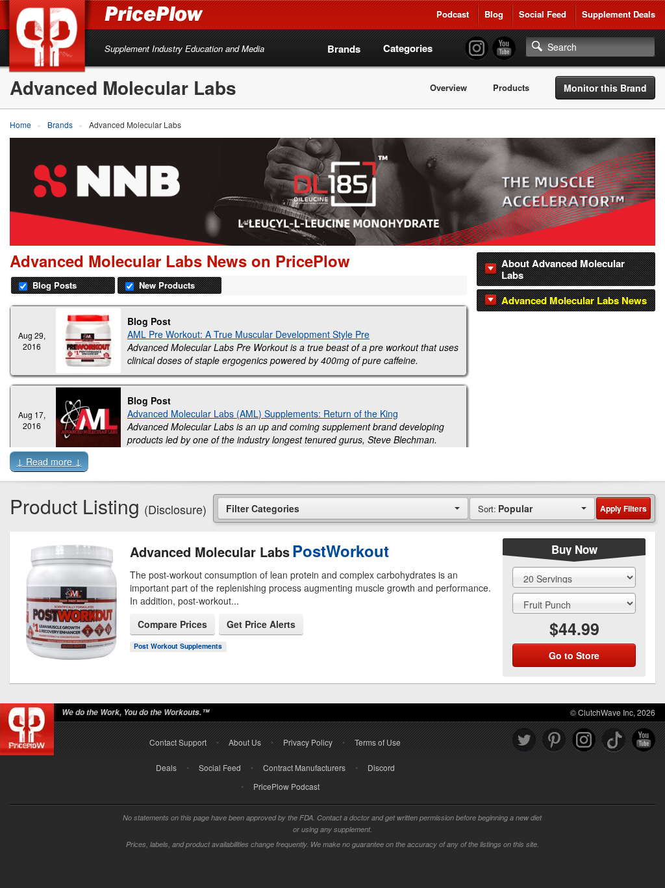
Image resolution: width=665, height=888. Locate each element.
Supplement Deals (618, 14)
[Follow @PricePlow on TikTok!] (613, 740)
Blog (493, 14)
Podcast (452, 14)
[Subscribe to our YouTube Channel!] (504, 48)
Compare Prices (172, 624)
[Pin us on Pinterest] (554, 740)
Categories (408, 48)
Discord (381, 767)
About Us (245, 742)
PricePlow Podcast (286, 786)
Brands (343, 49)
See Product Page (70, 621)
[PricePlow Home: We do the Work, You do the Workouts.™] (49, 38)
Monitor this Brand (605, 87)
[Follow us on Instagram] (584, 740)
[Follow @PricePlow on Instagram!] (476, 48)
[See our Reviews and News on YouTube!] (643, 740)
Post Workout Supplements (178, 646)
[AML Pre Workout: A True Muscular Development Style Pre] (88, 340)
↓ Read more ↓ (49, 461)
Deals (166, 767)
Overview (448, 88)
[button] (332, 464)
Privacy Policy (307, 742)
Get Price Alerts (261, 624)
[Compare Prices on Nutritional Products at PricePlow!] (29, 726)
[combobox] (343, 508)
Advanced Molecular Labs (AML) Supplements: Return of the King (262, 413)
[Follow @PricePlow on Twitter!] (524, 740)
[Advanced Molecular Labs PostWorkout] (70, 591)
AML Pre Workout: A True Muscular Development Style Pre (248, 334)
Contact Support (178, 742)
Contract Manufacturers (304, 767)
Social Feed (542, 14)
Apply (623, 508)
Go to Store (70, 649)
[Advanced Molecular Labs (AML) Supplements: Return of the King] (88, 419)
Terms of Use (378, 742)
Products (511, 88)
